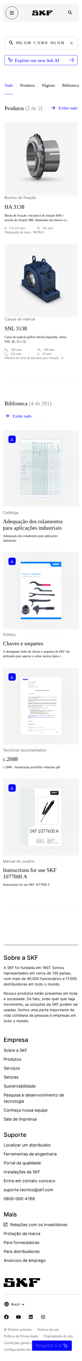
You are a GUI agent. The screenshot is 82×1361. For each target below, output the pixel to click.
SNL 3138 (16, 328)
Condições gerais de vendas (25, 1343)
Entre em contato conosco (29, 1180)
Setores (11, 1077)
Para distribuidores (22, 1251)
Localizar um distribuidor (27, 1145)
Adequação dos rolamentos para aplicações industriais (33, 524)
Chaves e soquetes (23, 643)
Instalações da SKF (22, 1171)
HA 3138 (14, 207)
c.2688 (10, 759)
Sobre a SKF (15, 1050)
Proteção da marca (22, 1233)
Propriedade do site (58, 1336)
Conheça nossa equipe (25, 1110)
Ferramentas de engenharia (30, 1154)
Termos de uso (48, 1329)
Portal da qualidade (22, 1163)
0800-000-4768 (19, 1198)
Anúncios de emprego (25, 1260)
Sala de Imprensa (20, 1119)
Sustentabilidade (20, 1086)
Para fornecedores (21, 1242)
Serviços (12, 1068)
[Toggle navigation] (11, 13)
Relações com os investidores (38, 1224)
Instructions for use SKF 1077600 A (29, 873)
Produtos (12, 1059)
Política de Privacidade (21, 1336)
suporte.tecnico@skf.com (28, 1189)
